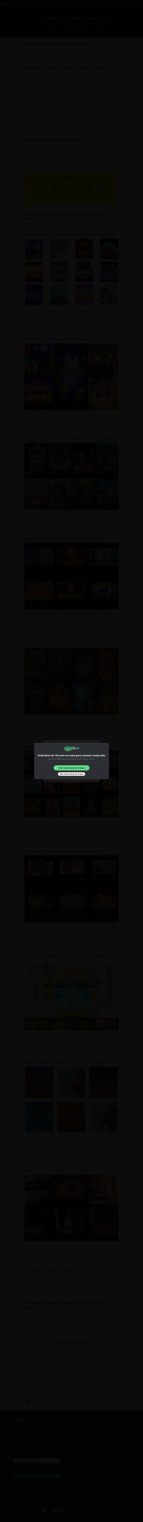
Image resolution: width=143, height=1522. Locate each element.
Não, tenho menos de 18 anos (71, 774)
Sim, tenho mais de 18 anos (71, 768)
